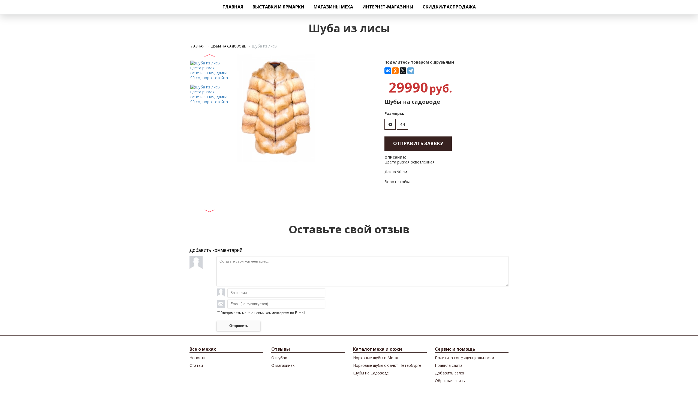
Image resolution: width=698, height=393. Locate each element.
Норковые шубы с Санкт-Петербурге (387, 365)
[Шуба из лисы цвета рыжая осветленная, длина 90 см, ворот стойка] (209, 70)
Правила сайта (448, 365)
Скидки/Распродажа (449, 7)
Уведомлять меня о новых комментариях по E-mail (263, 313)
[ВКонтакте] (387, 70)
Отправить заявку (418, 143)
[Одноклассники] (395, 70)
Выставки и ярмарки (278, 7)
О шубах (279, 357)
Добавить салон (450, 373)
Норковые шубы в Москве (377, 357)
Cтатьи (196, 365)
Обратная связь (450, 380)
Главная (232, 7)
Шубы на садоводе (228, 46)
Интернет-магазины (387, 7)
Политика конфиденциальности (464, 357)
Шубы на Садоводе (371, 373)
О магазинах (282, 365)
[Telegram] (410, 70)
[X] (403, 70)
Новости (197, 357)
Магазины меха (333, 7)
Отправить (238, 326)
